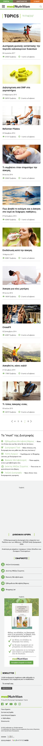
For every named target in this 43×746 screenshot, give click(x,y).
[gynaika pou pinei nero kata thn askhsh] (21, 237)
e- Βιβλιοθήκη (5, 718)
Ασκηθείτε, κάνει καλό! (15, 365)
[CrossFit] (21, 314)
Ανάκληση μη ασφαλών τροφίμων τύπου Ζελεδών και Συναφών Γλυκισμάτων (21, 550)
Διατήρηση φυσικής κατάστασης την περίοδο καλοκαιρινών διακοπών (21, 47)
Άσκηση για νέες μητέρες (16, 288)
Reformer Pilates (11, 128)
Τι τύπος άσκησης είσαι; (15, 404)
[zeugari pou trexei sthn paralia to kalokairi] (21, 32)
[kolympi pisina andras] (21, 195)
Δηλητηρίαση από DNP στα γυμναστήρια (16, 89)
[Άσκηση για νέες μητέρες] (21, 275)
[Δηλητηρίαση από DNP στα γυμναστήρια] (21, 74)
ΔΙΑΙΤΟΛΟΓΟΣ (22, 1)
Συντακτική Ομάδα (7, 712)
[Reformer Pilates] (21, 115)
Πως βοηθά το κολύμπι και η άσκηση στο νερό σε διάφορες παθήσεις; (21, 210)
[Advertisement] (21, 510)
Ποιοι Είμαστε (5, 709)
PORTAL (6, 1)
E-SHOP (37, 1)
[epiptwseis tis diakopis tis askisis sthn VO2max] (21, 154)
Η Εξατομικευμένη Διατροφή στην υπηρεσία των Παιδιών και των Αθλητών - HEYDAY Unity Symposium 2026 (21, 542)
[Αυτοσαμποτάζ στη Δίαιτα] (21, 632)
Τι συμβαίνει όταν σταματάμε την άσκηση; (20, 169)
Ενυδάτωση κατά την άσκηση (17, 250)
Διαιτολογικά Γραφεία (8, 715)
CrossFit (7, 327)
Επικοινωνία (5, 721)
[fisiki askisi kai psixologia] (21, 352)
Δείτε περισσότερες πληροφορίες (10, 730)
